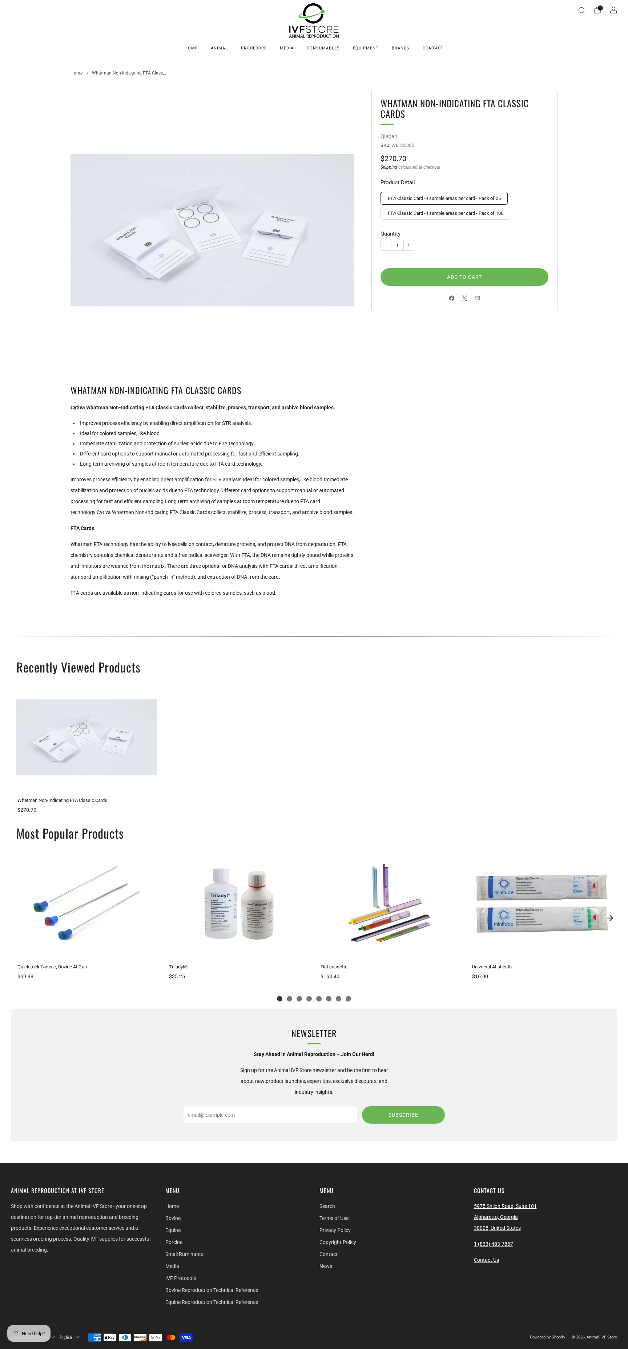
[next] (610, 918)
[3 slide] (299, 998)
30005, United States (497, 1228)
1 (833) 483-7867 (493, 1244)
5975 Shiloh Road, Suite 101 (505, 1206)
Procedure (254, 48)
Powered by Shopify (547, 1337)
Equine (173, 1230)
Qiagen (389, 136)
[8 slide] (348, 998)
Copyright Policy (337, 1242)
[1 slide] (279, 998)
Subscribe (403, 1115)
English (66, 1337)
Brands (401, 48)
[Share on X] (464, 298)
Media (287, 48)
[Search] (581, 10)
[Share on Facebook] (452, 298)
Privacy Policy (335, 1230)
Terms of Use (334, 1218)
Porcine (173, 1242)
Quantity (390, 233)
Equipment (366, 48)
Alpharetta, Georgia (496, 1217)
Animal (219, 48)
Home (191, 48)
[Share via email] (477, 298)
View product (86, 784)
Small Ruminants (184, 1254)
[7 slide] (338, 998)
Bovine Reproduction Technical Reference (211, 1290)
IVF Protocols (180, 1278)
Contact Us (486, 1260)
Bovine (173, 1218)
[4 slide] (309, 998)
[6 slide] (328, 998)
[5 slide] (319, 998)
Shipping (389, 167)
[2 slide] (289, 998)
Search (327, 1206)
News (325, 1266)
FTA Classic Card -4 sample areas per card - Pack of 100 (445, 213)
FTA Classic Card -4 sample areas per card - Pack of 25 (444, 198)
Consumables (323, 48)
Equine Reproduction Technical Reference (211, 1302)
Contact (433, 48)
